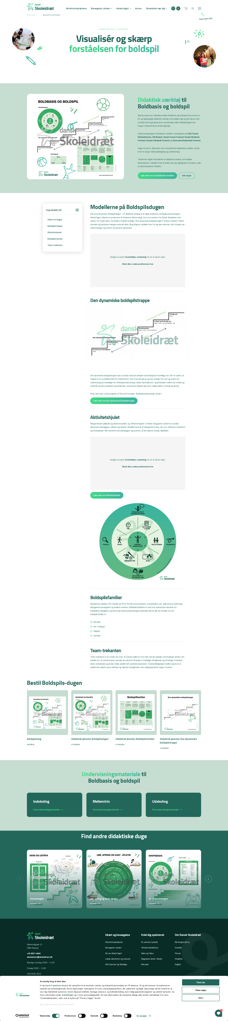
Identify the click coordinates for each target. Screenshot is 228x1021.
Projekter (179, 958)
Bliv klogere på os (182, 942)
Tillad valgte (200, 990)
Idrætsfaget (122, 8)
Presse (178, 953)
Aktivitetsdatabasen (76, 8)
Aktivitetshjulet (55, 232)
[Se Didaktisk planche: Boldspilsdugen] (91, 718)
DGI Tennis (193, 133)
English (178, 964)
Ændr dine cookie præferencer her (137, 263)
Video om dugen (55, 219)
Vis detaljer (141, 1016)
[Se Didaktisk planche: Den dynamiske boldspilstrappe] (180, 720)
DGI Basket (157, 137)
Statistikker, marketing (135, 257)
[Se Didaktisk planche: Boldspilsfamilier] (136, 718)
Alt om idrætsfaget (113, 953)
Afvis (200, 998)
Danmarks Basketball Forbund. (187, 140)
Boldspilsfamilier (55, 238)
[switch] (82, 1016)
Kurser (138, 8)
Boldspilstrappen (55, 225)
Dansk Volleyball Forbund (157, 140)
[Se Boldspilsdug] (47, 718)
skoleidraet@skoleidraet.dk (39, 957)
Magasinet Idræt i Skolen (151, 958)
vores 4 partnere (53, 985)
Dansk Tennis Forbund (173, 137)
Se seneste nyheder (149, 942)
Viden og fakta (147, 953)
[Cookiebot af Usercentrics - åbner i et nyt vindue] (22, 1016)
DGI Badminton (144, 137)
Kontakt (178, 947)
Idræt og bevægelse (117, 935)
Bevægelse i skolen (100, 8)
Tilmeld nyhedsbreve (149, 947)
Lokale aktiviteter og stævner (117, 958)
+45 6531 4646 (34, 953)
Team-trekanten (55, 245)
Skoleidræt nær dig (155, 8)
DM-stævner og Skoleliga (116, 964)
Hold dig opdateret (152, 935)
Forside (31, 15)
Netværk (145, 964)
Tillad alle (200, 982)
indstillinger (68, 995)
